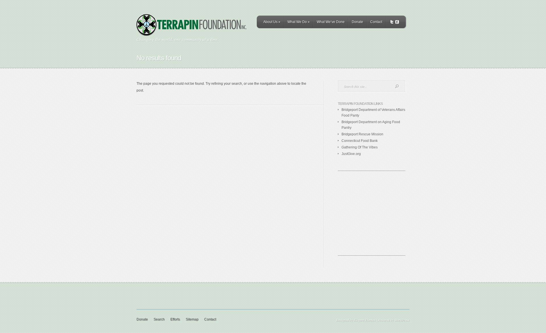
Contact (376, 22)
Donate (357, 22)
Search (159, 319)
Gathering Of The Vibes (360, 147)
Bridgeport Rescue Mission (362, 134)
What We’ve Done (331, 22)
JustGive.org (351, 154)
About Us (271, 22)
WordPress (402, 320)
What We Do (299, 22)
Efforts (175, 319)
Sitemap (192, 319)
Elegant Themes (364, 320)
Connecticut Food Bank (360, 141)
